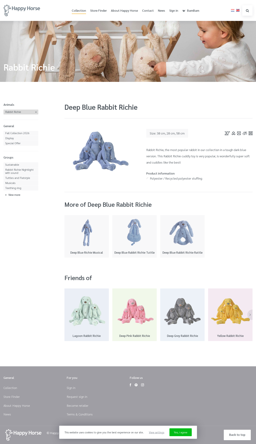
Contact (148, 10)
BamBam (193, 10)
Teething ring (13, 188)
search (247, 10)
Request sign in (77, 397)
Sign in (173, 10)
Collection (79, 10)
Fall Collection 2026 (17, 133)
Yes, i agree (180, 432)
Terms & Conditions (80, 414)
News (161, 10)
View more (14, 194)
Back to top (237, 435)
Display (9, 138)
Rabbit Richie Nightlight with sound (19, 171)
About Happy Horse (124, 10)
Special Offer (13, 143)
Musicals (10, 183)
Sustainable (12, 164)
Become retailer (77, 405)
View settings (156, 432)
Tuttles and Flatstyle (17, 178)
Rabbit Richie (13, 112)
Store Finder (98, 10)
